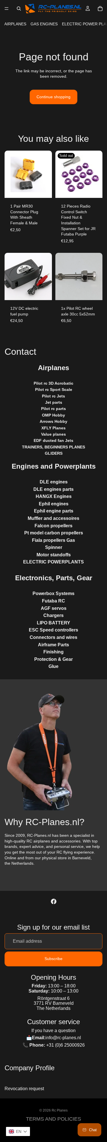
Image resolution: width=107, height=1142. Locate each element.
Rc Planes (60, 1110)
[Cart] (100, 8)
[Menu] (6, 8)
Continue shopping (53, 97)
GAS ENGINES (44, 24)
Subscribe (53, 958)
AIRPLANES (15, 24)
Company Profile (29, 1068)
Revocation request (24, 1088)
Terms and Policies (53, 1119)
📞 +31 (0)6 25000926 (54, 1045)
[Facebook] (53, 901)
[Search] (19, 8)
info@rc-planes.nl (63, 1037)
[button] (18, 1131)
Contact (20, 352)
